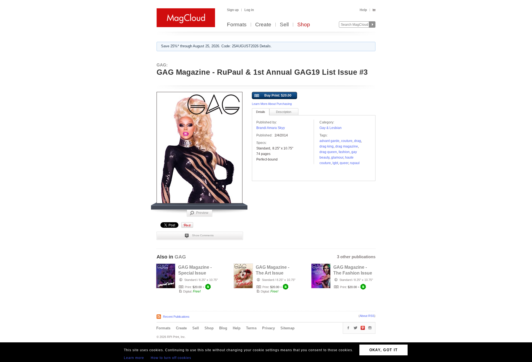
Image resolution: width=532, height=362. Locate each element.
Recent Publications (176, 316)
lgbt (335, 163)
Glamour (337, 157)
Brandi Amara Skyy (270, 128)
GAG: (162, 65)
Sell (284, 24)
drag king (326, 146)
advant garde (329, 141)
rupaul (355, 163)
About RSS (367, 315)
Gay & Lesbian (330, 128)
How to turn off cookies (171, 358)
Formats (237, 24)
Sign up (233, 10)
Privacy (268, 328)
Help (363, 10)
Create (263, 24)
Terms (251, 328)
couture (346, 141)
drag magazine (346, 146)
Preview (202, 213)
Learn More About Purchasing (272, 103)
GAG (180, 257)
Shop (303, 24)
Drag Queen (328, 152)
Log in (249, 10)
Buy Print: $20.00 (277, 95)
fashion (344, 152)
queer (344, 163)
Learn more (134, 358)
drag (357, 141)
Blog (223, 328)
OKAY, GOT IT (383, 350)
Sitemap (287, 328)
